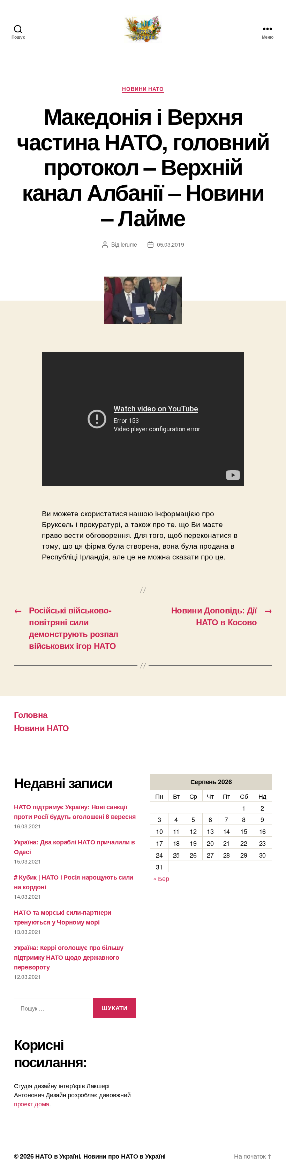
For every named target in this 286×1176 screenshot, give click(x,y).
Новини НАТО (143, 89)
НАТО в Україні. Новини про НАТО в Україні (100, 1156)
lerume (129, 244)
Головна (30, 714)
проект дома (31, 1103)
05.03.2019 (170, 244)
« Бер (161, 878)
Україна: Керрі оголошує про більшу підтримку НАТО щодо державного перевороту (68, 957)
